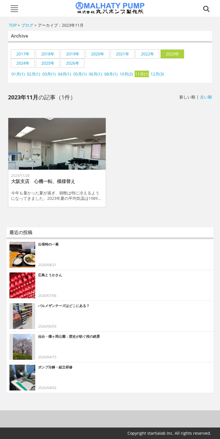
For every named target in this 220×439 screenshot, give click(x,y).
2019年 (72, 54)
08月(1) (110, 74)
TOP (13, 25)
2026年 (72, 63)
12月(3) (157, 74)
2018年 (47, 54)
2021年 (122, 54)
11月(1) (141, 74)
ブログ (27, 25)
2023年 (172, 54)
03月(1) (49, 74)
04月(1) (64, 74)
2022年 (147, 54)
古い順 (206, 97)
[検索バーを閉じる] (207, 8)
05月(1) (80, 74)
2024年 (23, 63)
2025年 (47, 63)
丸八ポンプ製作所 (110, 7)
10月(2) (126, 74)
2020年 (97, 54)
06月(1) (95, 74)
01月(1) (18, 74)
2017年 (23, 54)
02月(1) (33, 74)
